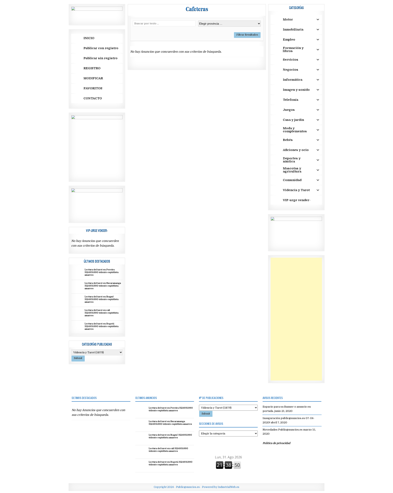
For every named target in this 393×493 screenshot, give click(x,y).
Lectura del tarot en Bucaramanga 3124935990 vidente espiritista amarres (103, 286)
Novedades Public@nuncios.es (283, 429)
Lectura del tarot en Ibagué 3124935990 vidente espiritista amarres (102, 299)
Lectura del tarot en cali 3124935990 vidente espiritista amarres (102, 313)
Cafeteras (197, 8)
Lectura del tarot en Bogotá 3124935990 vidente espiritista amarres (102, 326)
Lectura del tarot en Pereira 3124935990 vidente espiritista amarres (102, 272)
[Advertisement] (296, 319)
